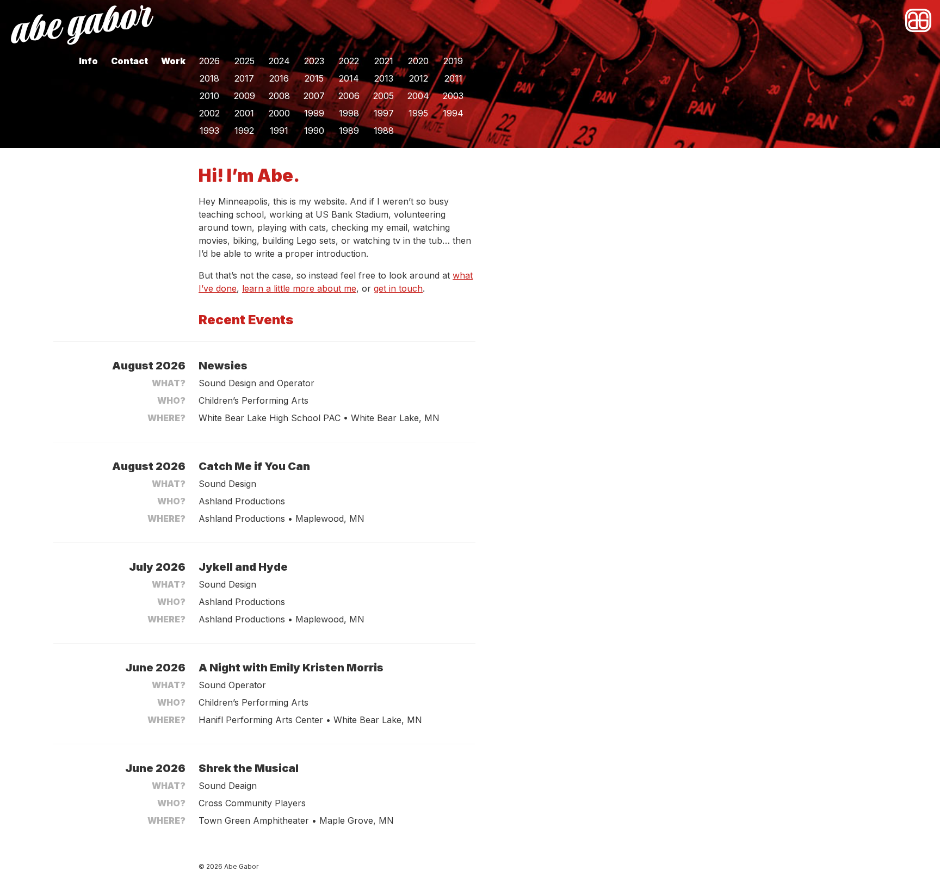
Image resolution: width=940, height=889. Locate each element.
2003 (453, 95)
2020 (418, 60)
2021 (383, 60)
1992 (244, 130)
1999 (314, 113)
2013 (383, 78)
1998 (349, 113)
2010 (209, 95)
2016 (279, 78)
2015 (314, 78)
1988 (384, 130)
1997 (384, 113)
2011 (453, 78)
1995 (418, 113)
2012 (418, 78)
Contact (129, 60)
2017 (244, 78)
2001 (244, 113)
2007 (314, 95)
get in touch (398, 288)
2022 (349, 60)
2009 (244, 95)
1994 (453, 113)
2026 (209, 60)
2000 (279, 113)
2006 (349, 95)
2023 (314, 60)
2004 (418, 95)
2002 (209, 113)
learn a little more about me (299, 288)
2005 (383, 95)
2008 (279, 95)
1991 (279, 130)
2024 (279, 60)
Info (88, 60)
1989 (349, 130)
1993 (209, 130)
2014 (349, 78)
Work (173, 60)
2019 (453, 60)
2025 (244, 60)
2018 (209, 78)
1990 (314, 130)
